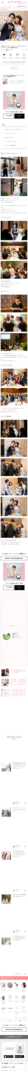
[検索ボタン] (26, 2)
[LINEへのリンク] (22, 2)
